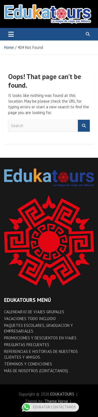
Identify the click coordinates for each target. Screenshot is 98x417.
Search (84, 126)
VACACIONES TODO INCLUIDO (30, 318)
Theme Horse (56, 401)
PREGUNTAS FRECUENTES (26, 344)
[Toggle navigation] (11, 34)
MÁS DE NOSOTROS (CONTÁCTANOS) (36, 370)
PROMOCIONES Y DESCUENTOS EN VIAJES (40, 337)
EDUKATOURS (62, 394)
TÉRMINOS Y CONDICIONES (28, 364)
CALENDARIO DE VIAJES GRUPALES (34, 311)
